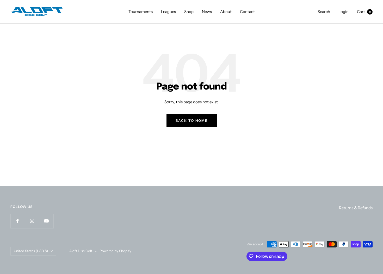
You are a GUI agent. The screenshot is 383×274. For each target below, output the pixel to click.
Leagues (168, 11)
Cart (364, 11)
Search (324, 11)
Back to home (192, 120)
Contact (247, 11)
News (207, 11)
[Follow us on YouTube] (46, 221)
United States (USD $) (31, 251)
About (226, 11)
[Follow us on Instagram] (32, 221)
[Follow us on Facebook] (17, 221)
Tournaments (140, 11)
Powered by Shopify (115, 251)
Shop (189, 11)
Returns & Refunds (356, 207)
